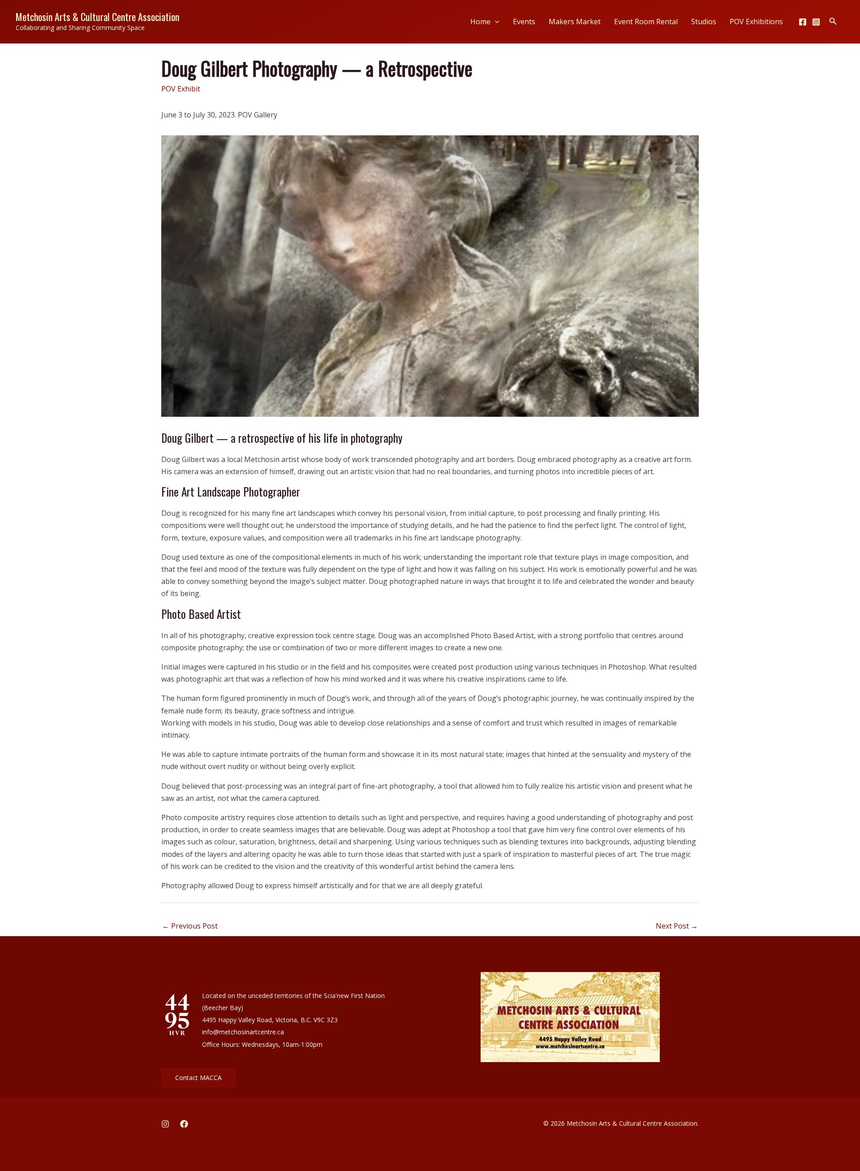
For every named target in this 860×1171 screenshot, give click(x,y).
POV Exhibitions (756, 21)
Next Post (677, 926)
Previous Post (190, 926)
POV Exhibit (180, 89)
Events (524, 21)
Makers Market (575, 21)
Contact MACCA (198, 1077)
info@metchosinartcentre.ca (243, 1032)
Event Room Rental (646, 21)
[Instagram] (816, 22)
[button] (494, 21)
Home (480, 21)
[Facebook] (803, 22)
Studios (703, 21)
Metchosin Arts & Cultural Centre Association (97, 16)
